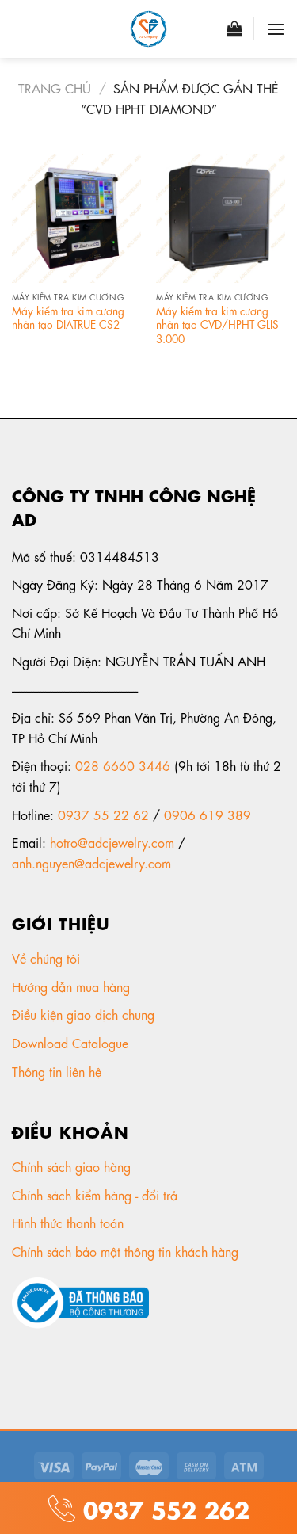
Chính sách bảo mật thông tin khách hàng (127, 1250)
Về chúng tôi (48, 957)
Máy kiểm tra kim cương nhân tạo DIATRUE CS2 (68, 317)
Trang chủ (54, 87)
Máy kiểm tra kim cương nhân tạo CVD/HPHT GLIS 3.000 (217, 324)
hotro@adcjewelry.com (112, 842)
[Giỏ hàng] (234, 28)
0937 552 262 (162, 1507)
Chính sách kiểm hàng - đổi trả (96, 1194)
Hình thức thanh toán (70, 1222)
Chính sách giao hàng (71, 1166)
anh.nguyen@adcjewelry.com (91, 862)
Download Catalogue (72, 1042)
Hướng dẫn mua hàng (71, 986)
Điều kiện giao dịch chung (85, 1013)
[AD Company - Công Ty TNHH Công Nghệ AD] (149, 29)
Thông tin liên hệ (58, 1071)
